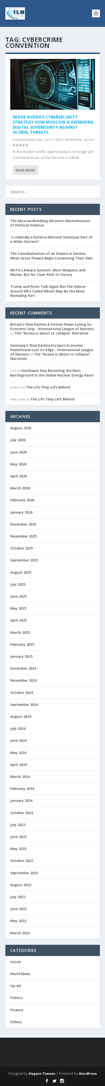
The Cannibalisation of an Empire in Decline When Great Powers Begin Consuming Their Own (51, 255)
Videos (15, 1022)
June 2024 (18, 740)
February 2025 (22, 644)
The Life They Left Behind (48, 387)
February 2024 (22, 788)
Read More (25, 170)
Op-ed (88, 140)
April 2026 (18, 476)
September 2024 (24, 704)
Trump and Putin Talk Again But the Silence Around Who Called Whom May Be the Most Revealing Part (47, 291)
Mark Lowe (34, 140)
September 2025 (24, 560)
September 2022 (24, 873)
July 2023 (17, 824)
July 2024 (17, 728)
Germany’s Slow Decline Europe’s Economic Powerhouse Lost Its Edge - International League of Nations (51, 349)
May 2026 (18, 464)
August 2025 (20, 572)
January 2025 (21, 656)
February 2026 (22, 500)
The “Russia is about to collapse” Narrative (51, 333)
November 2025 (23, 536)
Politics (16, 997)
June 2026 (18, 452)
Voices (15, 961)
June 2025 (18, 596)
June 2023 (18, 836)
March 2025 (20, 632)
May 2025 (18, 608)
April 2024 (18, 764)
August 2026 (20, 428)
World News (73, 140)
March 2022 (20, 933)
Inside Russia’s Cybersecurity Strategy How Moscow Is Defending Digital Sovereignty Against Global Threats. (53, 124)
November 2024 (23, 680)
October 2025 (21, 548)
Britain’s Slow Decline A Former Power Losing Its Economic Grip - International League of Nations (52, 326)
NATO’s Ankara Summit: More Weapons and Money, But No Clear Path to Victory (47, 272)
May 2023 (18, 848)
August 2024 (20, 716)
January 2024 (21, 800)
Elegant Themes (42, 1073)
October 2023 (21, 812)
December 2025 (23, 524)
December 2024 (23, 668)
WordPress (88, 1073)
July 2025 (17, 584)
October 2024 (21, 692)
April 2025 (18, 620)
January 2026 (21, 512)
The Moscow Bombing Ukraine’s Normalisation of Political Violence (50, 222)
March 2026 (20, 488)
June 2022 (18, 908)
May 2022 (18, 920)
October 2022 (21, 860)
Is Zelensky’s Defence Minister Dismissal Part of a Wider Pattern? (51, 239)
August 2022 (20, 884)
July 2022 (17, 896)
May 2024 (18, 752)
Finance (16, 1010)
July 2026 (17, 440)
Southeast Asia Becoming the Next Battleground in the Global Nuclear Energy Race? (52, 372)
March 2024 (20, 776)
